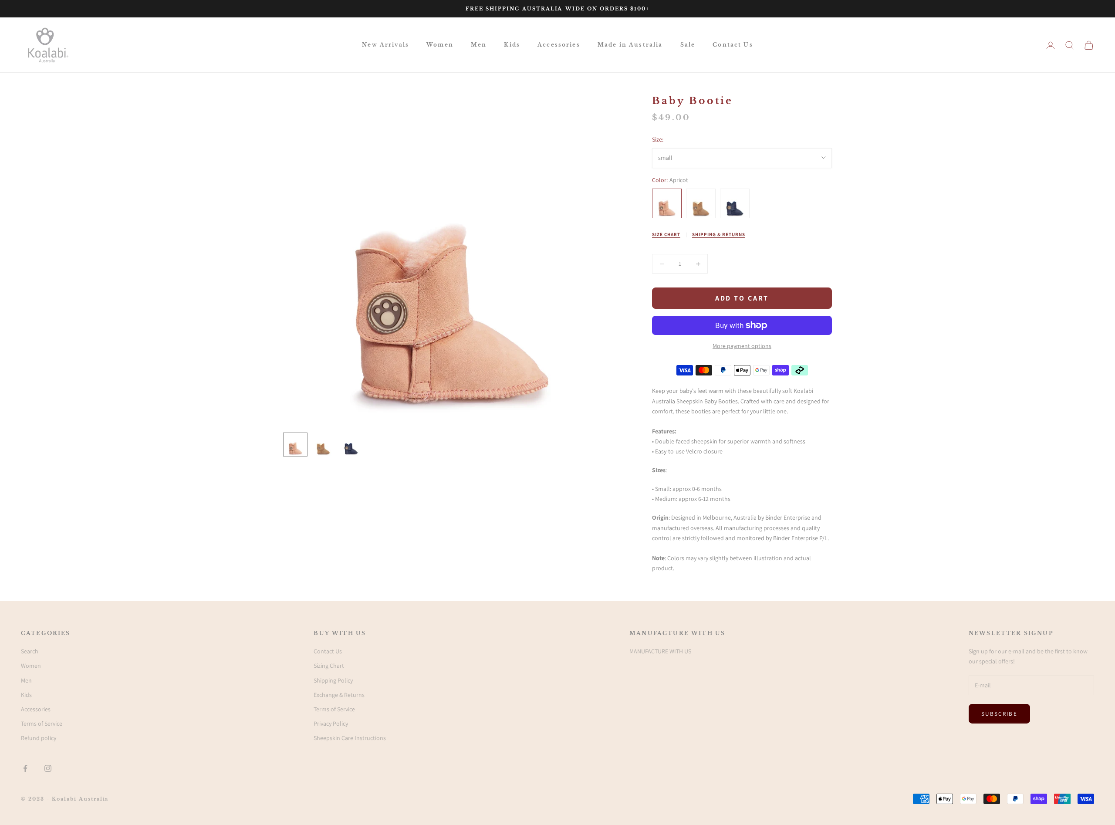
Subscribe (999, 713)
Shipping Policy (333, 680)
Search (29, 651)
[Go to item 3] (351, 444)
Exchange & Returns (339, 695)
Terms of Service (41, 723)
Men (479, 44)
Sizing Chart (329, 665)
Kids (512, 44)
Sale (688, 44)
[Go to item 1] (295, 444)
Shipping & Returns (718, 234)
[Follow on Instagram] (48, 768)
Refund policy (38, 738)
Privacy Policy (331, 723)
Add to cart (742, 298)
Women (439, 44)
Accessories (558, 44)
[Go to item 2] (323, 444)
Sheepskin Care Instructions (350, 738)
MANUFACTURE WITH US (660, 651)
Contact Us (733, 44)
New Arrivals (385, 44)
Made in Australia (630, 44)
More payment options (742, 346)
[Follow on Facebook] (25, 768)
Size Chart (666, 234)
